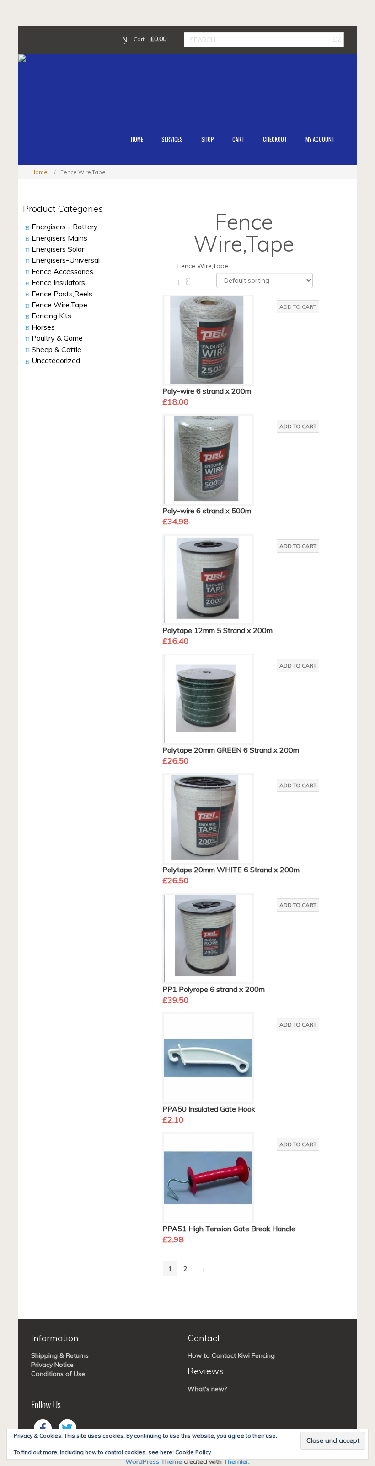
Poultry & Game (57, 338)
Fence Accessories (62, 271)
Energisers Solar (58, 248)
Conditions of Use (58, 1374)
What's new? (207, 1389)
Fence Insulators (58, 282)
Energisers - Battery (65, 226)
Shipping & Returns (60, 1355)
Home (39, 172)
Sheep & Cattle (56, 349)
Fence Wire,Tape (59, 304)
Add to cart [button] (297, 306)
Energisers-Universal (66, 259)
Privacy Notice (52, 1365)
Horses (43, 327)
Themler (236, 1461)
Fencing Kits (51, 315)
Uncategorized (56, 360)
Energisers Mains (59, 238)
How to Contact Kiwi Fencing (231, 1355)
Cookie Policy (193, 1452)
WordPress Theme (153, 1461)
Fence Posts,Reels (62, 293)
